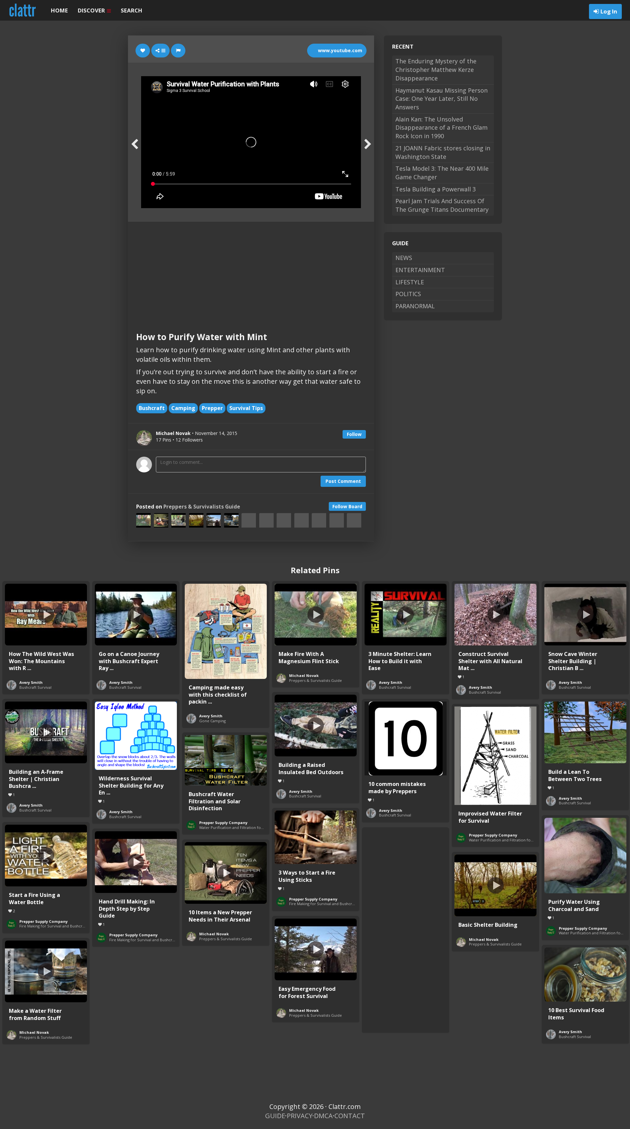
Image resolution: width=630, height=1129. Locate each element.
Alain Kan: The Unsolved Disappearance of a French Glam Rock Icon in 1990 (441, 127)
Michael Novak (304, 675)
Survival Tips (246, 408)
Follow (354, 434)
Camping (183, 408)
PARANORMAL (415, 306)
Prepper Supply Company (493, 835)
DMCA (323, 1115)
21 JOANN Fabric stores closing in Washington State (442, 152)
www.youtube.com (339, 50)
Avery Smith (31, 682)
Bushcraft (152, 408)
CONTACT (349, 1115)
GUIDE (275, 1115)
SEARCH (131, 10)
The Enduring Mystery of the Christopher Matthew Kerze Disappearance (435, 69)
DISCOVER (92, 10)
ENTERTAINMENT (420, 270)
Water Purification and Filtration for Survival (508, 839)
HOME (59, 10)
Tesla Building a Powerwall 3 (435, 189)
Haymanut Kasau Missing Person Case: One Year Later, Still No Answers (441, 98)
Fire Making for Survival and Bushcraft (323, 903)
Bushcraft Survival (35, 687)
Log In (608, 11)
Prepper (212, 408)
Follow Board (347, 506)
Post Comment (343, 481)
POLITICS (408, 294)
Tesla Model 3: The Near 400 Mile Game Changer (442, 172)
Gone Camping (212, 720)
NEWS (403, 258)
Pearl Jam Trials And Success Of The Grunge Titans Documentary (442, 205)
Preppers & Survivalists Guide (201, 506)
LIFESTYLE (409, 282)
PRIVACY (299, 1115)
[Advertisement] (251, 271)
